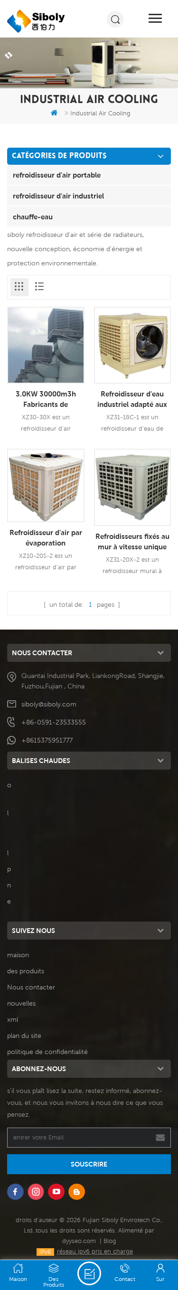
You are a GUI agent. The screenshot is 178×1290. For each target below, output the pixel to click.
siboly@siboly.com (48, 704)
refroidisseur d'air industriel (58, 195)
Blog (109, 1240)
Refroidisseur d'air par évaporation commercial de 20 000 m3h (46, 538)
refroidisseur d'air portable (57, 174)
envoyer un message (89, 1273)
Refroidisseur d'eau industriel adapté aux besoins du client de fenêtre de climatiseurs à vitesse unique (132, 399)
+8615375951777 (47, 740)
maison (18, 955)
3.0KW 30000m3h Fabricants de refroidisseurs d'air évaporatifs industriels (46, 399)
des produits (25, 971)
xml (12, 1019)
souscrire (89, 1164)
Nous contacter (31, 987)
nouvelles (21, 1003)
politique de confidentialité (47, 1051)
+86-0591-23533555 (53, 722)
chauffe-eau (33, 216)
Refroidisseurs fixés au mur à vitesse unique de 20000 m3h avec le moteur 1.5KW (132, 542)
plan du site (24, 1035)
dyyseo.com (79, 1240)
